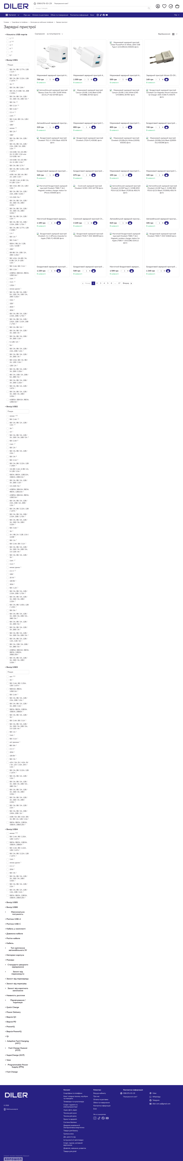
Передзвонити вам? (61, 3)
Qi (7, 1036)
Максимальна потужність (18, 913)
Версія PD (11, 1022)
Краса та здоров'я (70, 1119)
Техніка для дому (70, 1116)
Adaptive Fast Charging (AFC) (18, 1042)
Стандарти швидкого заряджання (18, 966)
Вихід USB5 (12, 902)
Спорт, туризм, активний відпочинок (73, 1144)
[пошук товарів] (149, 8)
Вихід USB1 (12, 60)
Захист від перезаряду (17, 979)
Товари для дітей (69, 1151)
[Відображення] (174, 34)
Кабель (10, 943)
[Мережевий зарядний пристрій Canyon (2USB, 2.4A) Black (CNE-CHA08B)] (88, 104)
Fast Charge (12, 1072)
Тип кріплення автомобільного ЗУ (18, 949)
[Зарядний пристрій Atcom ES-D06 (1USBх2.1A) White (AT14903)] (161, 56)
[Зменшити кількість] (47, 79)
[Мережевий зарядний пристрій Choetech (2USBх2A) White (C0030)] (125, 152)
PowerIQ (10, 1027)
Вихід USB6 (12, 907)
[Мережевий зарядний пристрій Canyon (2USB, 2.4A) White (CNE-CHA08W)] (125, 104)
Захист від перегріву (16, 984)
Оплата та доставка (40, 15)
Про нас (27, 15)
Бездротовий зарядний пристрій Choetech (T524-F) (96, 171)
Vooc (8, 1060)
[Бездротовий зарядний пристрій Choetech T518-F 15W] (88, 248)
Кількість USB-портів (16, 34)
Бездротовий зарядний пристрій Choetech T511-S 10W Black (64, 171)
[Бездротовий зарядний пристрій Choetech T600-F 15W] (161, 248)
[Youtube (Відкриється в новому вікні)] (107, 15)
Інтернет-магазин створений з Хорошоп (16, 1156)
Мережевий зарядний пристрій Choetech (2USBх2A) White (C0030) (139, 171)
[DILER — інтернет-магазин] (16, 1095)
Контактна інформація (79, 15)
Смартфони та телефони (72, 1093)
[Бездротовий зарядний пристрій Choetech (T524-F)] (88, 152)
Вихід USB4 (12, 829)
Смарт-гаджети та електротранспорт (70, 1106)
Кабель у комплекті (16, 929)
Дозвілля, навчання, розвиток (74, 1148)
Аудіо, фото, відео (70, 1110)
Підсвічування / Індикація (17, 1001)
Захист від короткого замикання (18, 989)
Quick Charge (12, 1007)
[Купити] (57, 79)
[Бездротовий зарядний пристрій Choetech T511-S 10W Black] (52, 152)
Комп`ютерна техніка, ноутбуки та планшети (75, 1097)
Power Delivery (13, 1012)
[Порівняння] (171, 6)
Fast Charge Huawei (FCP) (17, 1049)
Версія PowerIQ (14, 1031)
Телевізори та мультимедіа (73, 1102)
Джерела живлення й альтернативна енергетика (73, 1126)
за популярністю (53, 34)
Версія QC (11, 1017)
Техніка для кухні (70, 1113)
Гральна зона (68, 1134)
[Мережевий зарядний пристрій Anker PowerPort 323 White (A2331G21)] (88, 56)
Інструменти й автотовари (73, 1140)
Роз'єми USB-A (13, 919)
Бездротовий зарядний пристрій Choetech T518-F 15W (97, 266)
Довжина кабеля (14, 933)
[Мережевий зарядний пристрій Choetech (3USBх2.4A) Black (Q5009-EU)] (161, 152)
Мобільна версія (12, 1109)
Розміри (10, 960)
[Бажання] (164, 6)
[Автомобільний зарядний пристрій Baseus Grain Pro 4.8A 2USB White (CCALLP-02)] (52, 104)
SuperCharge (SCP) (15, 1055)
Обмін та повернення (59, 15)
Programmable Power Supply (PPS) (18, 1066)
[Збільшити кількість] (53, 79)
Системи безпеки (70, 1122)
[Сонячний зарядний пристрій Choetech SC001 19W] (88, 200)
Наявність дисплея (15, 995)
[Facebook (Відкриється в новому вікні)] (104, 15)
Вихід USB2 (12, 406)
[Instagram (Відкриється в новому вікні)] (98, 15)
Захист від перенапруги (17, 973)
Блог (92, 15)
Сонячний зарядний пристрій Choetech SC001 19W (96, 219)
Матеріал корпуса (15, 955)
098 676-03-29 (44, 3)
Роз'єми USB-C (13, 924)
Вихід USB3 (12, 667)
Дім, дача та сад (69, 1137)
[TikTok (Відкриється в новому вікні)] (101, 15)
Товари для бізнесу (70, 1131)
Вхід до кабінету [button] (99, 1093)
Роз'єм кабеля (13, 938)
